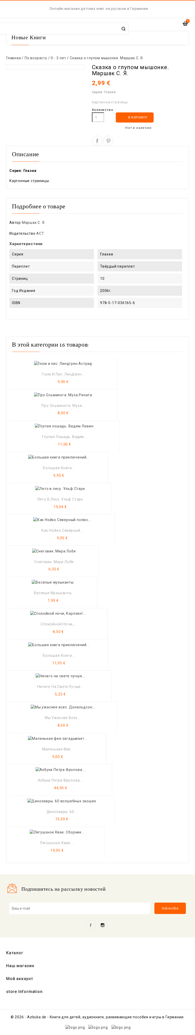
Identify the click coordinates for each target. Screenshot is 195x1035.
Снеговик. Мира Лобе (54, 562)
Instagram (102, 925)
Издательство (22, 233)
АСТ (40, 233)
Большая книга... (59, 468)
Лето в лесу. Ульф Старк (60, 499)
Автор (15, 223)
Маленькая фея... (57, 749)
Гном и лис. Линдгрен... (63, 374)
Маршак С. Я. (33, 223)
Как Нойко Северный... (62, 530)
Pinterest (108, 141)
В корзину (135, 117)
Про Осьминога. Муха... (63, 406)
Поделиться (97, 141)
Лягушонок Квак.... (57, 843)
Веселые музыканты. (53, 593)
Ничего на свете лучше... (60, 687)
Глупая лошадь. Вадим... (64, 437)
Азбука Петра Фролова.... (61, 780)
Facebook (90, 925)
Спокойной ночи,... (58, 624)
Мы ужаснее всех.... (63, 718)
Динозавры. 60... (62, 812)
